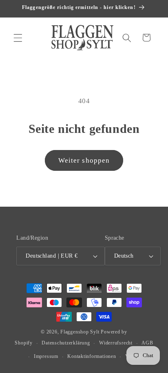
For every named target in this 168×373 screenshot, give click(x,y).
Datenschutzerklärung (66, 343)
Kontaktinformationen (91, 356)
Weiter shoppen (84, 160)
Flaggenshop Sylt (79, 332)
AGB (147, 343)
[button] (18, 37)
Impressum (46, 356)
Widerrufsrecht (116, 343)
